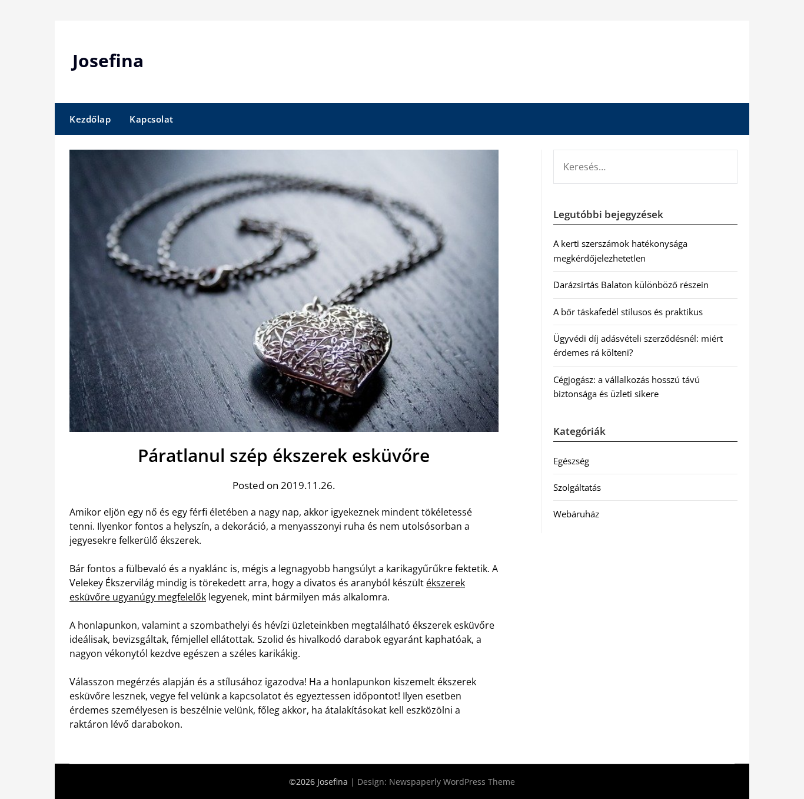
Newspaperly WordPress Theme (452, 781)
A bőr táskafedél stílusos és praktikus (628, 312)
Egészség (571, 461)
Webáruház (576, 514)
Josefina (108, 60)
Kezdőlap (90, 119)
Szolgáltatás (577, 487)
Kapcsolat (151, 119)
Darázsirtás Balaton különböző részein (631, 284)
